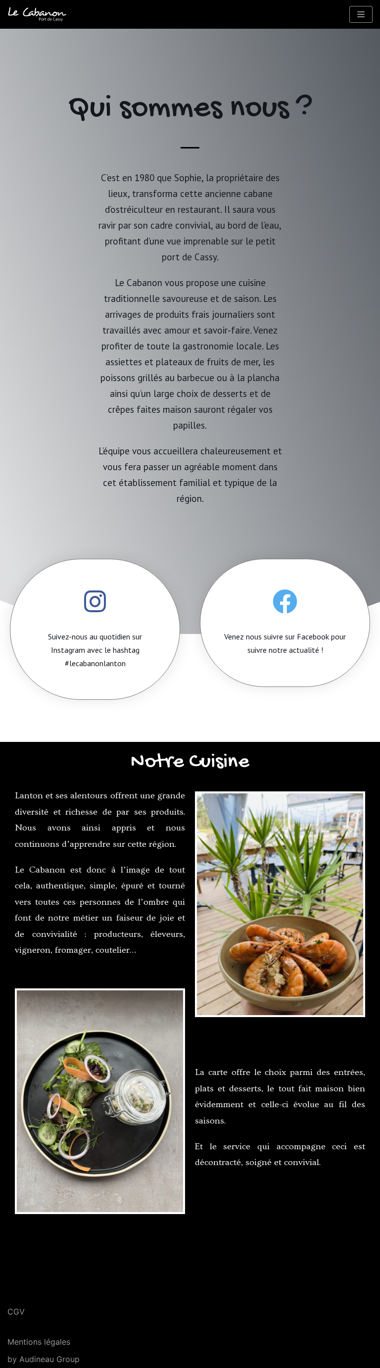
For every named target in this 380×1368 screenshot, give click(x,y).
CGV (16, 1312)
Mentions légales (38, 1342)
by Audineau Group (43, 1359)
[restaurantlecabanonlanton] (37, 14)
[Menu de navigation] (361, 14)
